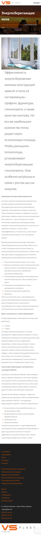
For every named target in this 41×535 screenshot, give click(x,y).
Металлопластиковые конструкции (13, 469)
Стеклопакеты (6, 495)
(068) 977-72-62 (6, 515)
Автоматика (5, 498)
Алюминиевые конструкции (11, 472)
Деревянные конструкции (10, 475)
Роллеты (4, 492)
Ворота (3, 489)
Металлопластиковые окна (15, 25)
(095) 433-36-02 (6, 518)
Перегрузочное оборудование (11, 483)
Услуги (3, 457)
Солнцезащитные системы (10, 480)
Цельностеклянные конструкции (12, 478)
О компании (5, 452)
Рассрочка (4, 460)
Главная (3, 25)
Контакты (4, 463)
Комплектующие (7, 501)
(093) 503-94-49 (6, 512)
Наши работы (6, 455)
